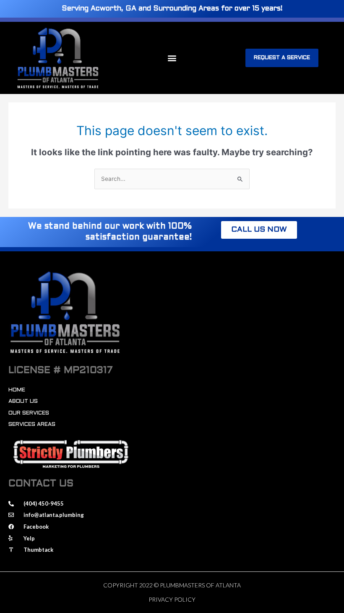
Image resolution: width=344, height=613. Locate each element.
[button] (172, 58)
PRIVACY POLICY (172, 599)
